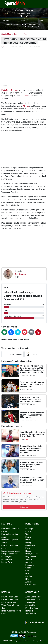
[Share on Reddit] (24, 332)
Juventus (6, 20)
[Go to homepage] (14, 3)
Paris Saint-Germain (9, 90)
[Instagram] (18, 277)
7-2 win (26, 106)
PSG (41, 20)
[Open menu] (40, 4)
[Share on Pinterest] (38, 332)
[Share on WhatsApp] (4, 332)
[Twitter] (15, 277)
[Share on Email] (31, 332)
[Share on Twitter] (18, 332)
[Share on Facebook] (11, 332)
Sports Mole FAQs (32, 600)
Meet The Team (31, 608)
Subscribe (24, 507)
